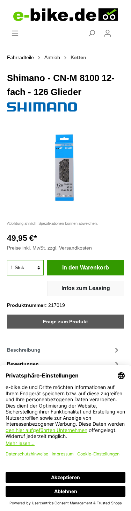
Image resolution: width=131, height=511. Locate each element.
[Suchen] (91, 33)
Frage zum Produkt (65, 321)
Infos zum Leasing (85, 288)
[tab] (64, 350)
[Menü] (15, 33)
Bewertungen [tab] (23, 364)
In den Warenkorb (85, 268)
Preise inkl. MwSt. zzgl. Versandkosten (49, 248)
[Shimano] (42, 106)
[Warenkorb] (120, 30)
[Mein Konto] (108, 33)
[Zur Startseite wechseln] (65, 14)
